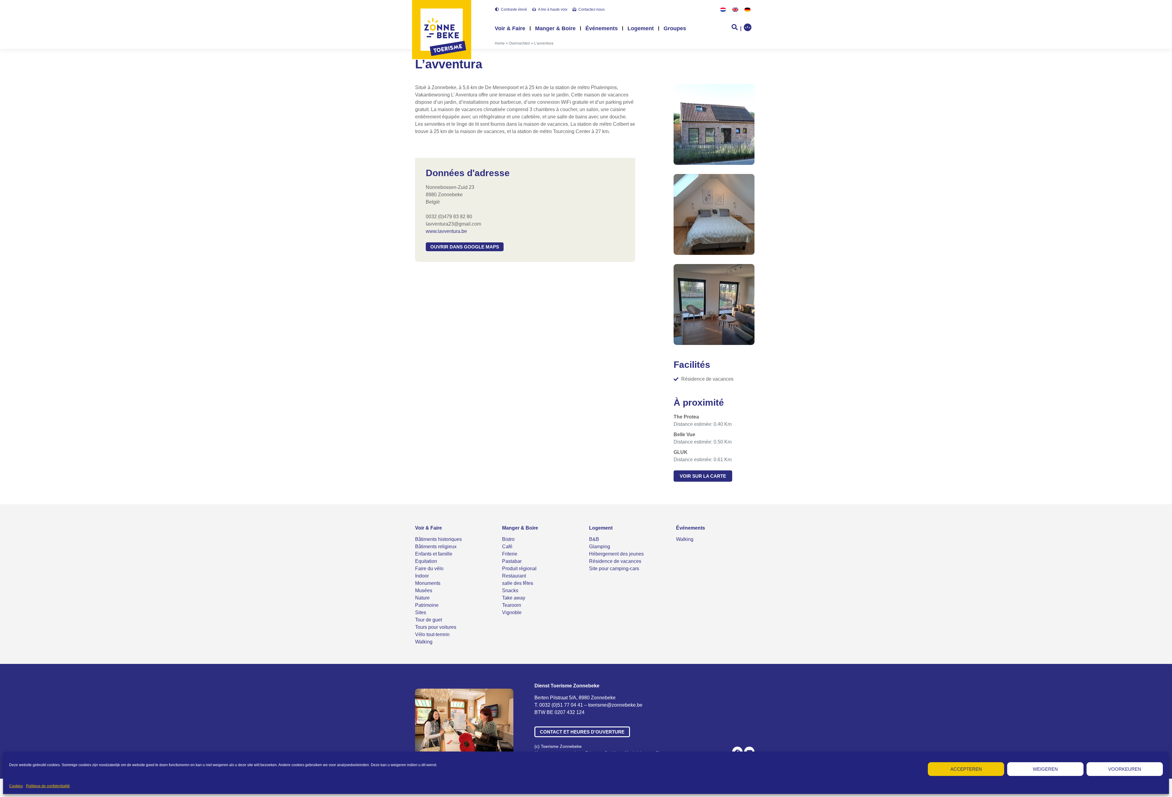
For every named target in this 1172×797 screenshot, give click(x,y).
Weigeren (1045, 769)
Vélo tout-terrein (432, 634)
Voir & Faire (510, 28)
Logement (641, 28)
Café (507, 546)
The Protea (686, 416)
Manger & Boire (555, 28)
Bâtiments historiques (438, 539)
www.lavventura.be (446, 231)
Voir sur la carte (703, 476)
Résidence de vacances (615, 561)
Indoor (422, 575)
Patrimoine (427, 605)
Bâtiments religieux (436, 546)
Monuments (427, 583)
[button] (465, 246)
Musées (423, 590)
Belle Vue (684, 434)
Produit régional (519, 568)
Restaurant (514, 575)
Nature (422, 597)
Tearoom (511, 605)
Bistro (508, 539)
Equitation (426, 561)
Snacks (510, 590)
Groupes (675, 28)
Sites (420, 612)
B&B (594, 539)
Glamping (599, 546)
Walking (423, 641)
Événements (601, 28)
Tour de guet (428, 619)
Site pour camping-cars (614, 568)
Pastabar (512, 561)
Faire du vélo (429, 568)
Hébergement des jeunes (616, 553)
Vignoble (512, 612)
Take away (513, 597)
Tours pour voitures (435, 627)
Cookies (16, 786)
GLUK (681, 452)
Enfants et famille (433, 553)
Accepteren (966, 769)
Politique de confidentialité (48, 786)
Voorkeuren (1124, 769)
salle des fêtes (517, 583)
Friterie (509, 553)
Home (500, 43)
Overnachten (519, 43)
